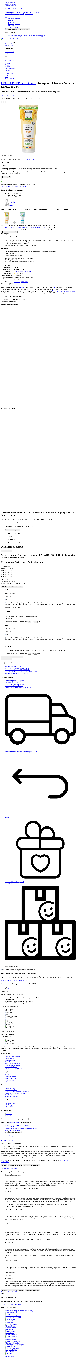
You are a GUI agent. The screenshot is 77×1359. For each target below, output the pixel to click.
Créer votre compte (10, 1076)
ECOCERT (24, 282)
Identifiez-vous (9, 45)
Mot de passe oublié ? (11, 1078)
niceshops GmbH (14, 1122)
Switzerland (16, 1341)
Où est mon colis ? (10, 1080)
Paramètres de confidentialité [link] (13, 1132)
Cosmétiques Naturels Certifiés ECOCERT (17, 670)
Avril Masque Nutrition (11, 682)
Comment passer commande (13, 1056)
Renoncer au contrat (7, 1140)
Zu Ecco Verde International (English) (12, 1304)
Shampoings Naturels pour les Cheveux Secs (18, 673)
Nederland (16, 1348)
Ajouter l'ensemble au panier (9, 232)
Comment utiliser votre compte (14, 1068)
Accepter (4, 1165)
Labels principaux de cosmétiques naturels (17, 1091)
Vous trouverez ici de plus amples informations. (15, 980)
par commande (19, 14)
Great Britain (18, 1317)
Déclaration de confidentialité (9, 1168)
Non (36, 621)
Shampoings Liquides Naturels (14, 666)
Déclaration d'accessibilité (12, 1130)
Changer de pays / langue (22, 1119)
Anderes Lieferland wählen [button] (9, 1307)
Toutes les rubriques (14, 27)
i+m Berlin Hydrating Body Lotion (15, 681)
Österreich (15, 1312)
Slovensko (16, 1343)
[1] (54, 287)
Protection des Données (11, 1127)
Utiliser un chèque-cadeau (12, 1082)
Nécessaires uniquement (15, 1165)
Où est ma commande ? (15, 19)
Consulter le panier (10, 6)
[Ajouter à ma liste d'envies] (1, 179)
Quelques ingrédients (11, 1090)
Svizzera (14, 1339)
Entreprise (8, 1135)
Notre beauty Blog (10, 1088)
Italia (10, 1314)
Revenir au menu (10, 2)
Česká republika (21, 1345)
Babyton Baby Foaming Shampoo (15, 684)
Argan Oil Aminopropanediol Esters (64, 291)
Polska (12, 1329)
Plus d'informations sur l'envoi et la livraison (14, 186)
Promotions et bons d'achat (12, 1063)
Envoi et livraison (10, 1058)
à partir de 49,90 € (22, 12)
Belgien (13, 1355)
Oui (30, 621)
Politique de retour (10, 1060)
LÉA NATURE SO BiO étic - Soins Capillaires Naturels (21, 671)
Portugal (13, 1353)
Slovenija (14, 1321)
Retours (10, 20)
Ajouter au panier (6, 177)
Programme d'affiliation (11, 1096)
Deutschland (17, 1316)
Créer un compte (9, 52)
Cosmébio (17, 282)
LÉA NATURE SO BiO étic (18, 83)
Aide (6, 17)
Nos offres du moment (11, 1095)
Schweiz (14, 1336)
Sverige (13, 1326)
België (12, 1351)
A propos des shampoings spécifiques (13, 299)
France (12, 1322)
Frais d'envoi (12, 22)
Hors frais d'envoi (32, 159)
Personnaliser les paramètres (31, 1165)
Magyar (13, 1331)
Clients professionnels (11, 1067)
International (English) (26, 1311)
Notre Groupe (9, 1105)
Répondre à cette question (12, 530)
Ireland (13, 1346)
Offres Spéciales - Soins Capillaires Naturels (18, 668)
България (15, 1334)
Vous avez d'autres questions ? (13, 1065)
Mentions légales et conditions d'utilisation (17, 1125)
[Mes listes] (6, 55)
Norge (12, 1356)
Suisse (12, 1338)
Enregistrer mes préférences (9, 1290)
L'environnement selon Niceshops (15, 1093)
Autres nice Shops (10, 1137)
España (13, 1319)
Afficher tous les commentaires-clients (12, 586)
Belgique (14, 1350)
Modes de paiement (14, 24)
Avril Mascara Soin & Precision (14, 686)
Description (5, 234)
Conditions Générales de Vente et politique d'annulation (21, 1128)
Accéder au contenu (10, 4)
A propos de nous (10, 1103)
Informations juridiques (9, 301)
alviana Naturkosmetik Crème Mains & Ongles (18, 687)
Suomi (12, 1333)
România (14, 1324)
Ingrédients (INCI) (7, 284)
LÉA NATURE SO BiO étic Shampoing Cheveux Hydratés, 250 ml (24, 227)
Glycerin (23, 287)
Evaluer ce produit (6, 551)
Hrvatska (14, 1328)
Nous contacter (12, 25)
